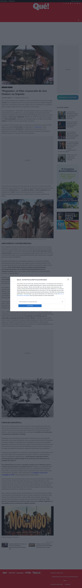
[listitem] (41, 290)
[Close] (68, 268)
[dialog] (41, 294)
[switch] (61, 293)
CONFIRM (30, 317)
